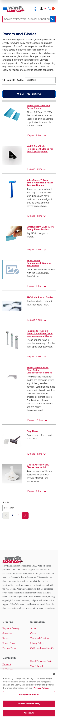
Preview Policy (9, 648)
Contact (33, 633)
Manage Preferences (29, 695)
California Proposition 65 (41, 648)
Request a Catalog (10, 628)
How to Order (8, 643)
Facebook (6, 664)
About (33, 628)
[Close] (54, 673)
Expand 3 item (34, 356)
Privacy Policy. (41, 688)
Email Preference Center (41, 661)
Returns (5, 638)
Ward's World (36, 666)
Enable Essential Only (29, 704)
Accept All (29, 713)
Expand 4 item (34, 320)
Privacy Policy (37, 643)
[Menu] (4, 9)
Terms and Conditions (40, 638)
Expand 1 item (34, 169)
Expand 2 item (34, 135)
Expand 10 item (35, 420)
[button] (35, 9)
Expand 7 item (34, 491)
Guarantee (7, 633)
